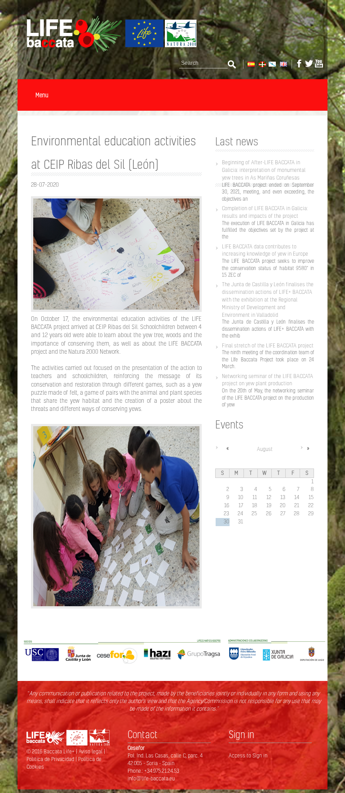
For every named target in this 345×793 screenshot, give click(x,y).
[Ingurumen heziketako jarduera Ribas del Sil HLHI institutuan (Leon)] (261, 63)
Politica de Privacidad (51, 759)
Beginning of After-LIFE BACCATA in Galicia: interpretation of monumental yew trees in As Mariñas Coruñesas (263, 170)
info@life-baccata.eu (151, 778)
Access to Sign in (248, 755)
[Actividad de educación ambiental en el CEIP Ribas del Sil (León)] (250, 63)
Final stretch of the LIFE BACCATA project (268, 345)
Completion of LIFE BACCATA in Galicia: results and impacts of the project (265, 212)
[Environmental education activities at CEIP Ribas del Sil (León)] (283, 63)
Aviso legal (91, 751)
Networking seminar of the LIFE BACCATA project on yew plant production (267, 380)
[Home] (107, 50)
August (265, 449)
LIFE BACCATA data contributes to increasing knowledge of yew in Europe (265, 250)
